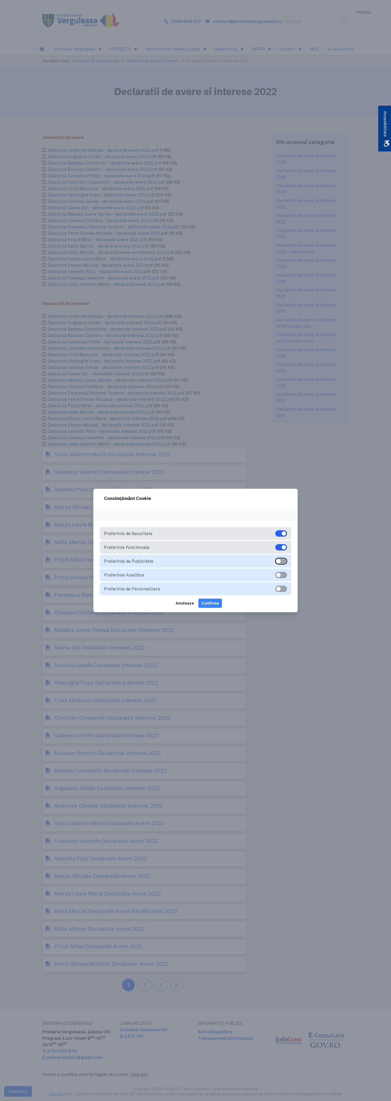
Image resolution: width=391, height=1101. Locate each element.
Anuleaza (185, 603)
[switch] (281, 561)
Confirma (210, 603)
